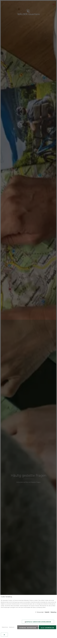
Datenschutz (5, 627)
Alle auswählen (47, 627)
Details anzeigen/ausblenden (38, 621)
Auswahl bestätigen (27, 627)
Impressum (11, 627)
